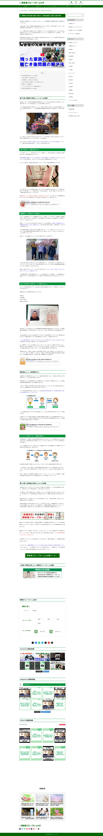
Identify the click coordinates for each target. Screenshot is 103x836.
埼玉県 (58, 619)
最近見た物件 (71, 3)
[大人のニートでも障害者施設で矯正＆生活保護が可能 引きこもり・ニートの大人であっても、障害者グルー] (48, 692)
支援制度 (71, 49)
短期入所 (71, 79)
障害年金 (71, 59)
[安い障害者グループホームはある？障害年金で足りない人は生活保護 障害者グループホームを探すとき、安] (48, 704)
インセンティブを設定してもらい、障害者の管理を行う (31, 86)
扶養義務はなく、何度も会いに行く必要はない (30, 79)
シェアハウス (26, 610)
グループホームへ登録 (77, 6)
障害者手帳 (71, 56)
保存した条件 (81, 3)
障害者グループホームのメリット (75, 26)
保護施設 (71, 90)
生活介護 (71, 76)
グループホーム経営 (73, 100)
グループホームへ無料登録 (74, 33)
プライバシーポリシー (73, 112)
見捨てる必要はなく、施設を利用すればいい (29, 77)
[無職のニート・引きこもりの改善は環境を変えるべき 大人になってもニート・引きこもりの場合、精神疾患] (36, 704)
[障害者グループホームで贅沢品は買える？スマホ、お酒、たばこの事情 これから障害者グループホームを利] (24, 692)
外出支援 (71, 83)
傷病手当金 (71, 93)
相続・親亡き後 (72, 52)
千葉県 (48, 619)
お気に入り (76, 3)
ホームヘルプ (71, 73)
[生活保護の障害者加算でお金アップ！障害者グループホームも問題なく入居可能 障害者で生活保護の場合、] (60, 692)
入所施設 (71, 66)
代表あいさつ (38, 6)
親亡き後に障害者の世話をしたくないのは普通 (29, 75)
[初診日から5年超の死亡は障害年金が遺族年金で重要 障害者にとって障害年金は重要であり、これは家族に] (24, 704)
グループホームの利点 (51, 6)
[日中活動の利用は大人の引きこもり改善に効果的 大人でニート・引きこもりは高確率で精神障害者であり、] (36, 692)
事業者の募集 (71, 109)
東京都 (39, 623)
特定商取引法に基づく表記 (74, 115)
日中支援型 (34, 610)
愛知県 (39, 619)
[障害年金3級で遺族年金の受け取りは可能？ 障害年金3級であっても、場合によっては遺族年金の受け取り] (60, 704)
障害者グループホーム (73, 42)
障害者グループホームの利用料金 (75, 30)
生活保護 (71, 96)
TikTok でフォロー (62, 724)
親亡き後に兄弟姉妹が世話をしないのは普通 (28, 88)
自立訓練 (71, 86)
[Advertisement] (42, 588)
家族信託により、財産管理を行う (27, 84)
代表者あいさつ (72, 23)
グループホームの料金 (64, 6)
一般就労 (71, 69)
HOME (25, 6)
